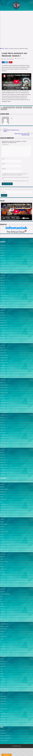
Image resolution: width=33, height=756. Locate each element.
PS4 (1, 651)
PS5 (1, 653)
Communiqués (3, 524)
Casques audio (3, 511)
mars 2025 (2, 287)
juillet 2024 (2, 307)
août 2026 (2, 245)
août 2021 (2, 395)
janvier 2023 (3, 352)
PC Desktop (3, 646)
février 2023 (3, 350)
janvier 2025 (3, 292)
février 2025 (3, 290)
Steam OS (2, 678)
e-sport (2, 534)
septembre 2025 (4, 272)
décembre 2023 (4, 325)
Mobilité (2, 611)
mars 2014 (2, 410)
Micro (1, 609)
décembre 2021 (4, 385)
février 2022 (3, 380)
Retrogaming (3, 661)
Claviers (2, 521)
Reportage (2, 656)
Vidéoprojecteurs (4, 713)
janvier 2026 (3, 262)
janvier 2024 (3, 322)
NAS (1, 616)
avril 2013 (2, 425)
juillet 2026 (2, 248)
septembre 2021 (4, 392)
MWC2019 (2, 614)
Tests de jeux (3, 698)
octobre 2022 (3, 360)
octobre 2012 (3, 440)
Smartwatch (3, 666)
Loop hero (18, 107)
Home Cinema (3, 574)
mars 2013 (2, 427)
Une (1, 711)
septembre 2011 (4, 472)
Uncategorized (3, 708)
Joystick (2, 581)
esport (1, 549)
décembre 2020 (4, 402)
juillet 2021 (2, 397)
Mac (1, 596)
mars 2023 (2, 347)
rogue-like (4, 109)
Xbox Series (3, 723)
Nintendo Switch (4, 624)
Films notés (2, 554)
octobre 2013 (3, 417)
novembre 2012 (4, 437)
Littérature (2, 589)
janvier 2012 (3, 462)
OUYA (1, 639)
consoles (2, 529)
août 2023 (2, 335)
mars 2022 (2, 377)
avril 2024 (2, 315)
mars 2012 (2, 457)
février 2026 (3, 260)
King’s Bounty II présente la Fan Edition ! (11, 130)
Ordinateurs (3, 636)
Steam (1, 676)
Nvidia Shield (3, 629)
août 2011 (2, 474)
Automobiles (3, 499)
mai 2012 (2, 452)
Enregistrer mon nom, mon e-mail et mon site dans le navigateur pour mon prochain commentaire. (15, 174)
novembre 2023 (4, 327)
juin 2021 (2, 400)
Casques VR (3, 514)
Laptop (2, 584)
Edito (1, 539)
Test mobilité (3, 696)
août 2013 (2, 420)
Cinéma (2, 519)
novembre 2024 (4, 297)
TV (1, 706)
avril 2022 (2, 375)
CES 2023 (2, 516)
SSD (1, 671)
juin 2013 (2, 422)
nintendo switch (27, 107)
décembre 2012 (4, 435)
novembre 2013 (4, 415)
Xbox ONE (2, 721)
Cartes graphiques (4, 509)
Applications (3, 491)
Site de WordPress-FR (5, 740)
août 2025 (2, 275)
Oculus (1, 634)
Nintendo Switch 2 (4, 626)
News (1, 619)
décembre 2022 (4, 355)
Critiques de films (4, 531)
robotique (2, 663)
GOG (1, 564)
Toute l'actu (22, 58)
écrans (1, 536)
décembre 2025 (4, 265)
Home (2, 48)
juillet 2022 (2, 367)
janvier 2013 (3, 432)
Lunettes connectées (5, 594)
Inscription (2, 730)
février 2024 (3, 320)
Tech (1, 683)
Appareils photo (4, 489)
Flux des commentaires (5, 738)
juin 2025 (2, 280)
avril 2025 (2, 285)
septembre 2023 (4, 332)
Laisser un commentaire (8, 59)
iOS (1, 576)
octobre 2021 (3, 390)
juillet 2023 (2, 337)
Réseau (2, 658)
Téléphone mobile (4, 691)
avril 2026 (2, 255)
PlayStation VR (3, 648)
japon (1, 579)
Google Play (3, 569)
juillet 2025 (2, 277)
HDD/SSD (2, 571)
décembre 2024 (4, 295)
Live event (2, 591)
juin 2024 (2, 310)
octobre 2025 (3, 270)
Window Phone (3, 716)
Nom (3, 158)
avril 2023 (2, 345)
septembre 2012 (4, 442)
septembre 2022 (4, 362)
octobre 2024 (3, 300)
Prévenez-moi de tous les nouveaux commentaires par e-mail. (15, 178)
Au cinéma (2, 494)
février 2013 (3, 430)
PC (1, 641)
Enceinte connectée (4, 544)
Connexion (2, 733)
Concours (2, 526)
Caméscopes (3, 506)
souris (1, 668)
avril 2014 (2, 407)
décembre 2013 (4, 412)
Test (1, 693)
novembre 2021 (4, 387)
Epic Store (2, 546)
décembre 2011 (4, 464)
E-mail (3, 163)
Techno (2, 686)
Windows (2, 718)
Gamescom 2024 (4, 561)
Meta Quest (3, 606)
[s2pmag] (16, 5)
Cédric (4, 58)
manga (2, 604)
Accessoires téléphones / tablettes (8, 481)
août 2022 (2, 365)
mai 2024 (2, 312)
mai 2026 (2, 253)
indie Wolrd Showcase (9, 107)
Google (2, 566)
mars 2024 (2, 317)
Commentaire (5, 144)
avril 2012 (2, 455)
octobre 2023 (3, 330)
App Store (2, 486)
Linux (1, 586)
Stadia (1, 673)
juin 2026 (2, 250)
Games (6, 48)
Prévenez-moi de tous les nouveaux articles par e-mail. (15, 180)
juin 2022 (2, 370)
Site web (4, 168)
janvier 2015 (3, 405)
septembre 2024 (4, 302)
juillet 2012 (2, 447)
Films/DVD (2, 556)
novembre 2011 (4, 467)
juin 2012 (2, 450)
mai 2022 (2, 372)
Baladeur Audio (3, 504)
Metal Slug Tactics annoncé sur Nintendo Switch (22, 134)
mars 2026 (2, 257)
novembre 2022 (4, 357)
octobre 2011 (3, 469)
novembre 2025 (4, 267)
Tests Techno (3, 701)
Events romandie (4, 551)
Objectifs (2, 631)
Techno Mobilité (4, 688)
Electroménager (4, 541)
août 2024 (2, 305)
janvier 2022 (3, 382)
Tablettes (2, 681)
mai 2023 (2, 342)
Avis (1, 501)
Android (2, 484)
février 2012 (3, 460)
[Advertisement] (16, 29)
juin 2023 (2, 340)
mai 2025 (2, 282)
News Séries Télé (4, 621)
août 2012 (2, 445)
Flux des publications (5, 735)
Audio (1, 496)
